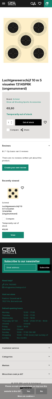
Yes (28, 391)
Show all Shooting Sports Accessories (23, 102)
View (13, 235)
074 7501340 (10, 284)
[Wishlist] (39, 3)
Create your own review (15, 167)
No (41, 391)
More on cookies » (26, 396)
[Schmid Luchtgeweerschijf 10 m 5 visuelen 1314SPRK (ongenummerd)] (13, 193)
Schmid (16, 99)
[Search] (32, 3)
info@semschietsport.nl (15, 287)
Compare (14, 130)
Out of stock (28, 122)
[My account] (34, 3)
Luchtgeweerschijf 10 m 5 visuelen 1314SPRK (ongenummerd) (12, 210)
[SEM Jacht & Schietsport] (15, 3)
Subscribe (44, 267)
